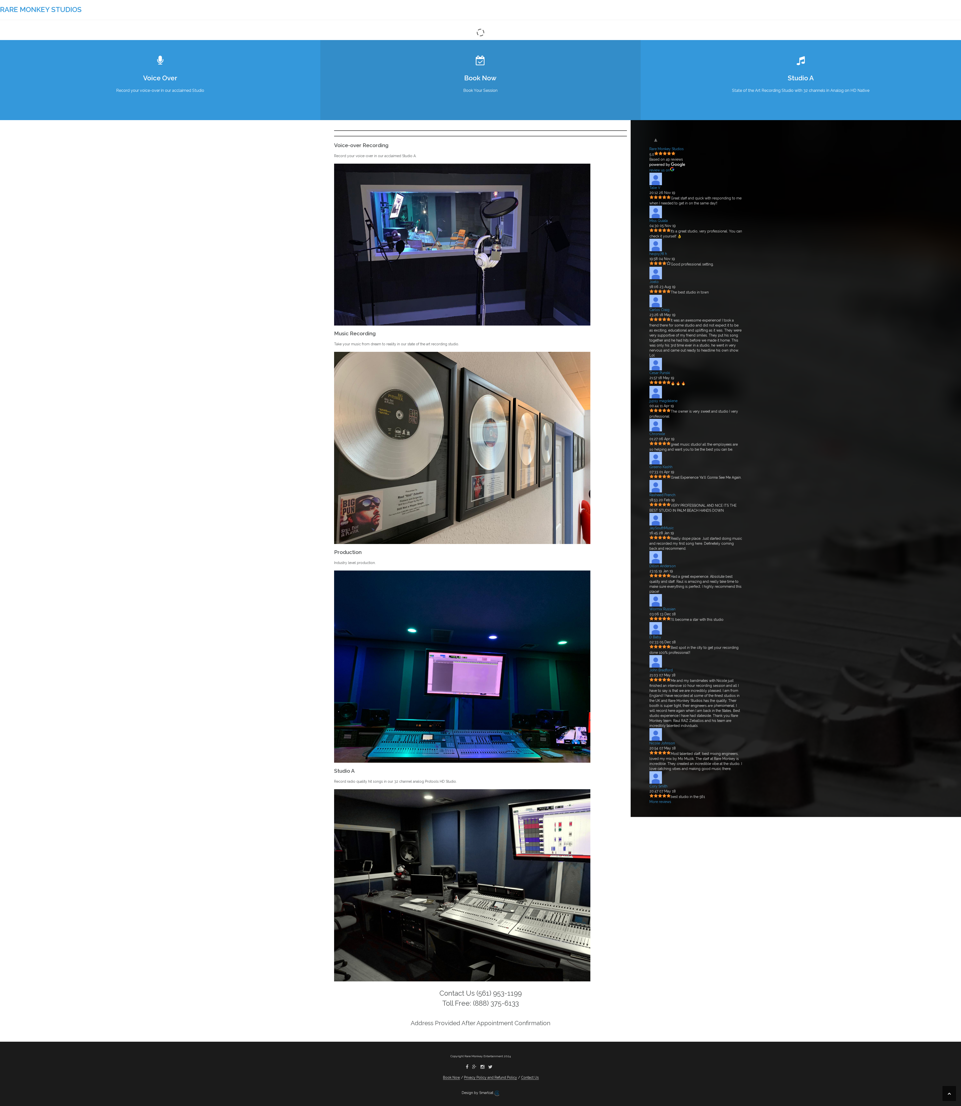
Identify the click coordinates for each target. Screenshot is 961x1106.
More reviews (660, 802)
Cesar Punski (659, 373)
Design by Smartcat (478, 1093)
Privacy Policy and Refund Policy (490, 1077)
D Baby (655, 637)
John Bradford (661, 670)
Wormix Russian (662, 609)
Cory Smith (658, 786)
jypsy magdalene (663, 401)
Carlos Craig (659, 310)
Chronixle (657, 434)
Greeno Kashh (660, 467)
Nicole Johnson (662, 743)
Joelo (654, 282)
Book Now (451, 1077)
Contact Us (530, 1077)
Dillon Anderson (662, 566)
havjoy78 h (658, 254)
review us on (659, 170)
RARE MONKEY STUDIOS (41, 10)
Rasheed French (662, 495)
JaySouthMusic (661, 528)
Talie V (654, 188)
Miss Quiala (658, 221)
